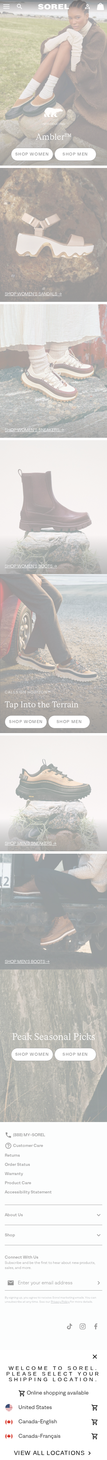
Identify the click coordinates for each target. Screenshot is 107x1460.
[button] (6, 6)
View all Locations (49, 1453)
